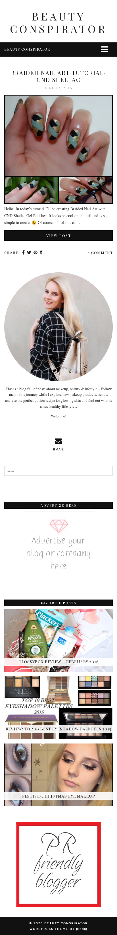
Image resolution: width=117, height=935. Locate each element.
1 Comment (100, 252)
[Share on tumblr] (41, 253)
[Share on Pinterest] (36, 253)
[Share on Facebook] (23, 253)
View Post (58, 235)
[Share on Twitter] (29, 253)
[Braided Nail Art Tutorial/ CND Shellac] (58, 150)
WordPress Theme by (58, 929)
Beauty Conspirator (58, 22)
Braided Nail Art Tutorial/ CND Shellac (58, 76)
